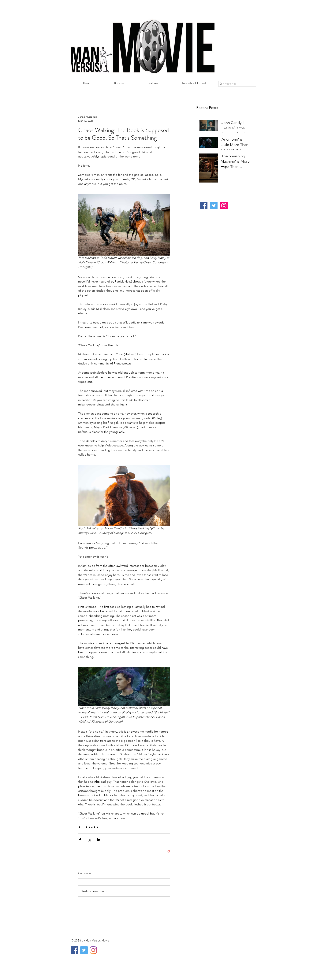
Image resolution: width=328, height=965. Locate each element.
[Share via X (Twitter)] (89, 839)
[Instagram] (93, 950)
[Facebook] (74, 950)
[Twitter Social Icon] (214, 205)
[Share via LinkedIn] (98, 839)
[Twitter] (84, 950)
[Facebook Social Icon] (203, 205)
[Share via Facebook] (80, 839)
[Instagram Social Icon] (224, 205)
